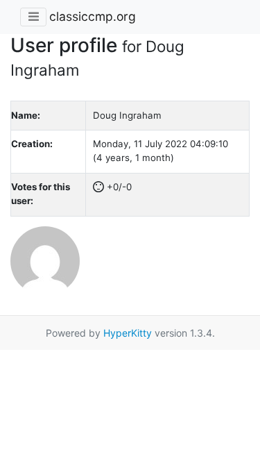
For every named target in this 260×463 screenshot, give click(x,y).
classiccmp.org (92, 16)
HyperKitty (127, 333)
